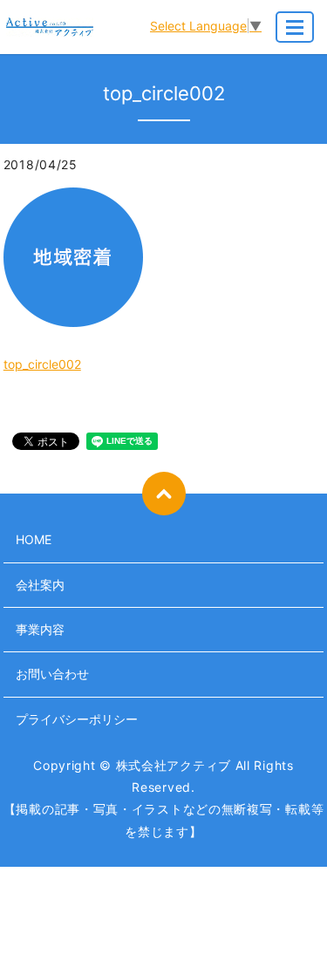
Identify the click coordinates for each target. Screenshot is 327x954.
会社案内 (40, 584)
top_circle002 (42, 364)
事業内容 (40, 629)
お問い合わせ (52, 673)
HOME (33, 539)
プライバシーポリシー (77, 719)
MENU (295, 27)
